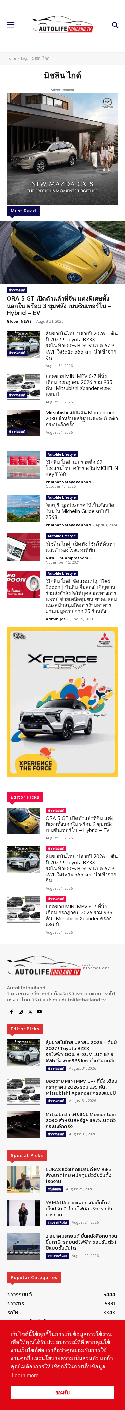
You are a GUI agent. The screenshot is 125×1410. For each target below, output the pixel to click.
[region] (62, 702)
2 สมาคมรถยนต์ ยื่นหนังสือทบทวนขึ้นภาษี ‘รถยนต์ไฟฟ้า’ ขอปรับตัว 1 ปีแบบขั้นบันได (81, 1242)
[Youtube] (39, 1012)
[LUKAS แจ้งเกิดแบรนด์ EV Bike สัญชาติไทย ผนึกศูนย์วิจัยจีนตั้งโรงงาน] (23, 1179)
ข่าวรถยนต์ (17, 290)
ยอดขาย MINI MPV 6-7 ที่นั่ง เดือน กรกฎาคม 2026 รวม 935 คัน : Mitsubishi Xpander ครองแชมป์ (79, 385)
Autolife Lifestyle (62, 454)
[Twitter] (30, 1012)
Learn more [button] (25, 1375)
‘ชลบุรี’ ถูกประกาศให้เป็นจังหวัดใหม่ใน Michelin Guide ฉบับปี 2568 (80, 511)
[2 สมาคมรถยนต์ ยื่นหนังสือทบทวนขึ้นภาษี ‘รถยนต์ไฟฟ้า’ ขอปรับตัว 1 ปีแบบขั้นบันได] (23, 1246)
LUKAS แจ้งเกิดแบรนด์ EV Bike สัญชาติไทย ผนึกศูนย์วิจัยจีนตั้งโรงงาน (78, 1175)
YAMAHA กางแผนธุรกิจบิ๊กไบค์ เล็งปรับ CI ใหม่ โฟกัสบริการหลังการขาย (79, 1208)
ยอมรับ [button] (62, 1392)
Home (11, 58)
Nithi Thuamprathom (67, 557)
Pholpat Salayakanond (68, 481)
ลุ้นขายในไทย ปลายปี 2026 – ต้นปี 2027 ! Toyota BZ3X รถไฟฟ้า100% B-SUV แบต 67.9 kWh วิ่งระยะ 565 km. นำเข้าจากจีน (82, 345)
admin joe (56, 618)
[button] (62, 702)
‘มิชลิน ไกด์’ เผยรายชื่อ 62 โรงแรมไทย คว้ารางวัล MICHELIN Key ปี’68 (82, 468)
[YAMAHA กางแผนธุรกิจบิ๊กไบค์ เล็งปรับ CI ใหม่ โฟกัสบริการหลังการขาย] (23, 1213)
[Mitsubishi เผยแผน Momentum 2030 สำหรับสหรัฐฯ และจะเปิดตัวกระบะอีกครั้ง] (23, 423)
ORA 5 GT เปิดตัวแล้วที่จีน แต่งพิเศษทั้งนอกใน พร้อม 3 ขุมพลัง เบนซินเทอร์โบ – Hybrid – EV (59, 305)
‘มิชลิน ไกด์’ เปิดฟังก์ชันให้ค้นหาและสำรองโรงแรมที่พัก (80, 547)
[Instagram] (20, 1012)
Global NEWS (19, 321)
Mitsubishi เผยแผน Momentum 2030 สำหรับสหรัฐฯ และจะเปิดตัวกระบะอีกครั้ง (82, 418)
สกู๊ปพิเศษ (54, 1189)
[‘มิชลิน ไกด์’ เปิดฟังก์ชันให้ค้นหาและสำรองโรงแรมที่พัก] (23, 546)
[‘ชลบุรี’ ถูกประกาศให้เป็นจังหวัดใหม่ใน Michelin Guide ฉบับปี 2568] (23, 508)
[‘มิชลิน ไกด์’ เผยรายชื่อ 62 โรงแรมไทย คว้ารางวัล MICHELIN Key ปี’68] (23, 464)
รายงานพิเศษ (57, 1222)
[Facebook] (11, 1012)
